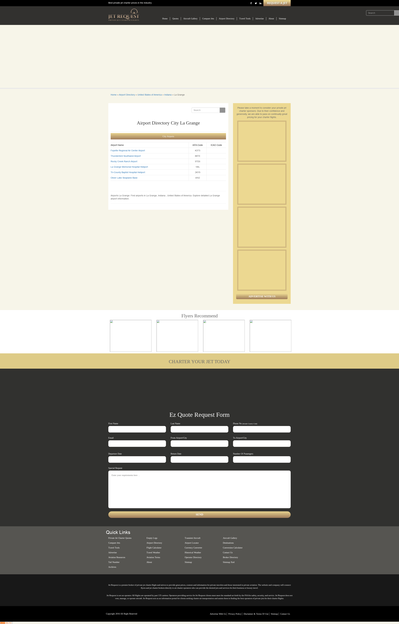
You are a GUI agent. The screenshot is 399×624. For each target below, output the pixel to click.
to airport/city (240, 438)
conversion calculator (233, 548)
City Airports (168, 136)
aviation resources (116, 557)
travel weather (153, 552)
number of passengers (243, 454)
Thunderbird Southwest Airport (126, 156)
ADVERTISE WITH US (261, 296)
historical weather (193, 552)
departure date (115, 454)
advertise (112, 552)
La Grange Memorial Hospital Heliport (129, 167)
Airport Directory (226, 18)
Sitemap (282, 18)
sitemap (188, 562)
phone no (245, 423)
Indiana (168, 94)
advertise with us (218, 614)
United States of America (149, 94)
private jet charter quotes (119, 538)
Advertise (259, 18)
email (111, 438)
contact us (285, 614)
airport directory (154, 543)
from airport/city (179, 438)
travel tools (114, 548)
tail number (114, 562)
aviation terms (153, 557)
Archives (112, 567)
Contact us (228, 552)
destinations (228, 543)
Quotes (175, 18)
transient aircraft (192, 538)
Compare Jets (208, 18)
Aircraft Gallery (190, 18)
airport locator (192, 543)
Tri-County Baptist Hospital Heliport (128, 172)
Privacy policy (234, 614)
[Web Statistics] (6, 622)
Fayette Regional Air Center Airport (128, 150)
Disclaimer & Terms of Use (256, 614)
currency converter (193, 548)
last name (175, 423)
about (149, 562)
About (271, 18)
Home (165, 18)
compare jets (114, 543)
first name (113, 423)
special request (115, 468)
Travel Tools (244, 18)
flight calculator (154, 548)
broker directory (230, 557)
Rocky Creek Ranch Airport (124, 161)
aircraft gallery (230, 538)
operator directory (193, 557)
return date (176, 454)
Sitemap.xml (229, 562)
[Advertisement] (261, 141)
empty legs (152, 538)
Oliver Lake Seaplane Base (124, 178)
